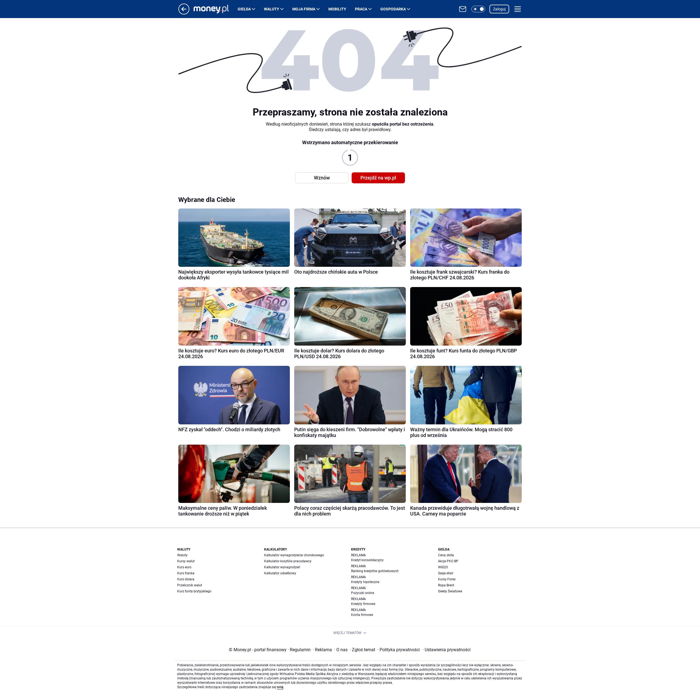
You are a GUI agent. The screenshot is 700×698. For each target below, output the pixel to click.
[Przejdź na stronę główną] (183, 13)
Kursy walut (186, 561)
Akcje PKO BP (448, 561)
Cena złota (446, 555)
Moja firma (303, 9)
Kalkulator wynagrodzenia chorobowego (294, 555)
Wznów (322, 178)
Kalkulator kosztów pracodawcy (287, 561)
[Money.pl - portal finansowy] (216, 9)
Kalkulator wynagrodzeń (282, 567)
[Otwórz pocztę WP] (462, 9)
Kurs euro (184, 567)
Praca (361, 9)
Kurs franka (185, 573)
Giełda (244, 9)
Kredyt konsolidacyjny (367, 560)
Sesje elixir (445, 573)
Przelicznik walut (189, 585)
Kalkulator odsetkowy (280, 573)
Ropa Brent (446, 585)
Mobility (337, 9)
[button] (478, 9)
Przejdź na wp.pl (378, 178)
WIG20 (443, 567)
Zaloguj (499, 9)
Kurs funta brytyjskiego (194, 591)
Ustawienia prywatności (446, 649)
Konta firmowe (362, 615)
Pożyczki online (362, 593)
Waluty (271, 9)
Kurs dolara (185, 579)
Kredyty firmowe (363, 604)
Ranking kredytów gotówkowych (375, 571)
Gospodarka (393, 9)
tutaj (280, 687)
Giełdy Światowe (450, 591)
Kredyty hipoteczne (365, 582)
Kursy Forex (447, 579)
